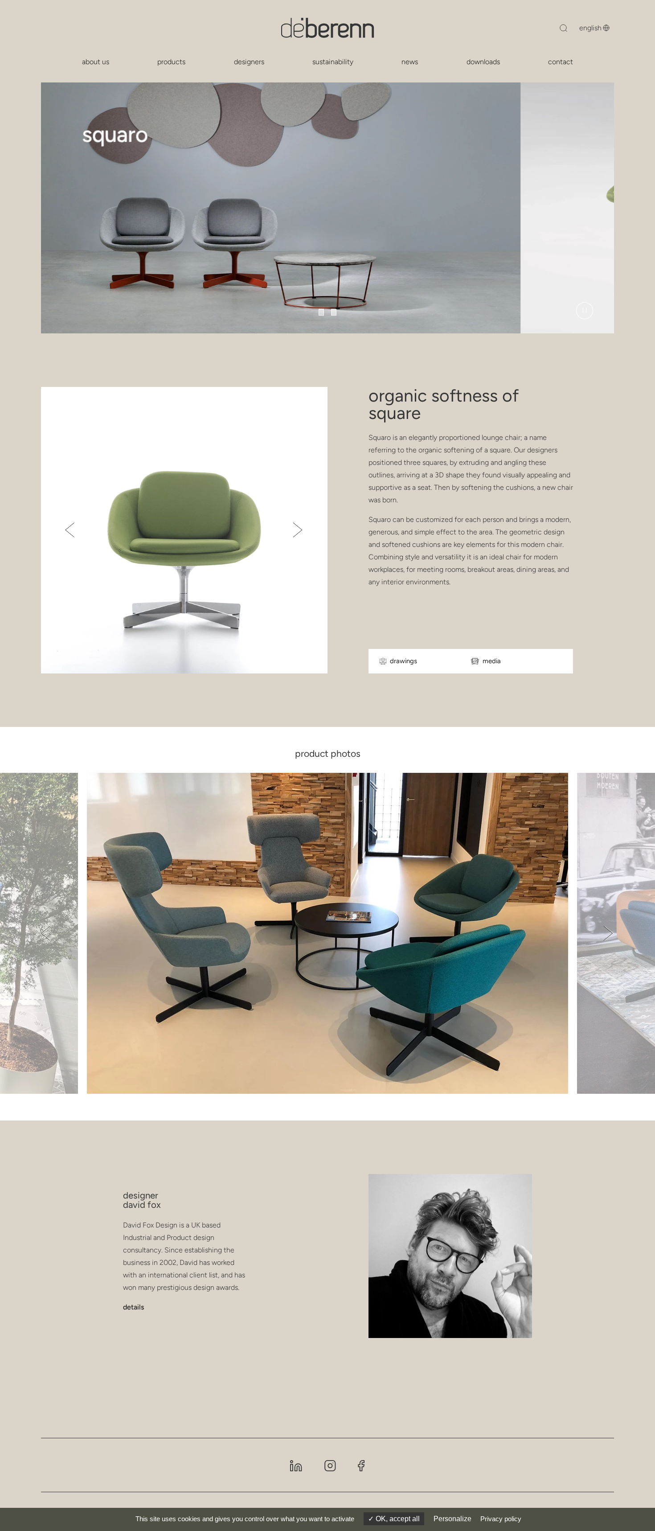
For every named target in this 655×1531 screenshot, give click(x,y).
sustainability (332, 61)
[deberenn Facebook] (361, 1465)
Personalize (452, 1519)
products (171, 61)
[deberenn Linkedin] (296, 1465)
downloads (483, 61)
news (409, 61)
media (492, 661)
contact (560, 61)
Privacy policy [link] (500, 1519)
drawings (403, 661)
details (133, 1307)
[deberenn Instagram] (330, 1465)
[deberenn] (327, 28)
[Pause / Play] (585, 311)
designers (249, 61)
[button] (321, 312)
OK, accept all (397, 1519)
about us (95, 61)
